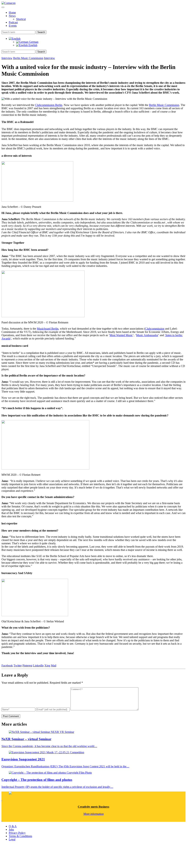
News (12, 15)
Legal (12, 839)
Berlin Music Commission (28, 58)
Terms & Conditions (20, 836)
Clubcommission (154, 328)
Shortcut (21, 19)
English (32, 45)
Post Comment (11, 716)
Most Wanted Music (121, 335)
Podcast (13, 22)
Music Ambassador (147, 335)
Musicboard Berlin (47, 328)
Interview (6, 58)
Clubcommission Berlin (48, 105)
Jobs (11, 829)
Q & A (13, 826)
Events (13, 25)
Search (41, 32)
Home (12, 12)
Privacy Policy (17, 832)
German (33, 41)
